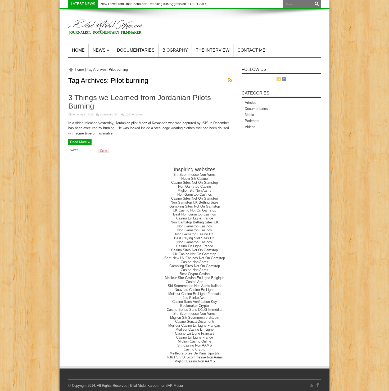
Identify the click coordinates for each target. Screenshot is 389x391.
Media (249, 115)
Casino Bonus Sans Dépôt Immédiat (195, 310)
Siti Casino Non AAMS (194, 345)
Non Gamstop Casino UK (194, 234)
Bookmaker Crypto (194, 306)
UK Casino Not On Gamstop (194, 210)
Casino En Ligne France (194, 218)
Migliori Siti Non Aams (194, 190)
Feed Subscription (230, 80)
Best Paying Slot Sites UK (194, 238)
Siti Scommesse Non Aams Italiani (194, 286)
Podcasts (252, 121)
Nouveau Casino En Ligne (194, 290)
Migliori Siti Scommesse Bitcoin (194, 318)
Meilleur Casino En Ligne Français (194, 325)
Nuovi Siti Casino (194, 179)
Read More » (80, 142)
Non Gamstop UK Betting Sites (195, 202)
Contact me (251, 50)
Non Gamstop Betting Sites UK (195, 222)
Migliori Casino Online (194, 341)
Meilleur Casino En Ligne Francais (194, 294)
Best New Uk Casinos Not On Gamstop (194, 258)
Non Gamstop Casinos (194, 194)
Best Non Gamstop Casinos (194, 214)
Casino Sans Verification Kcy (194, 302)
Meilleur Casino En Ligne (194, 329)
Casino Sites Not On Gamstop (194, 183)
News (101, 50)
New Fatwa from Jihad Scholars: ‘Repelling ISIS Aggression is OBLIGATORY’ (156, 4)
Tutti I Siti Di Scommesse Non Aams (194, 357)
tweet (74, 150)
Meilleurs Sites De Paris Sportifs (195, 353)
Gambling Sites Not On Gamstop (194, 206)
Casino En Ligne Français (194, 333)
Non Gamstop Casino (194, 186)
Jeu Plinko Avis (194, 298)
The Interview (212, 50)
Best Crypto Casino (195, 274)
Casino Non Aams (194, 262)
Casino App (194, 282)
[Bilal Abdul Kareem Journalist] (105, 30)
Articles (250, 103)
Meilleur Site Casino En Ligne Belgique (194, 278)
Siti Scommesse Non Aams (194, 175)
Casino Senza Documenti (194, 321)
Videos (250, 127)
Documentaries (136, 50)
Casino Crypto (194, 349)
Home (78, 50)
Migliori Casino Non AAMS (194, 361)
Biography (175, 50)
